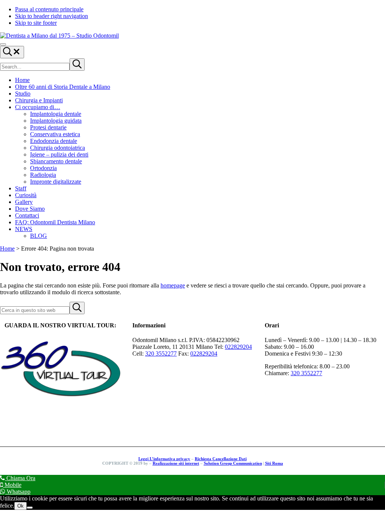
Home (7, 248)
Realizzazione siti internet (176, 463)
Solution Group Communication (233, 463)
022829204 (238, 347)
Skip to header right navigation (51, 16)
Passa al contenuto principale (49, 9)
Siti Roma (274, 463)
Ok (20, 506)
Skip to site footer (36, 23)
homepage (173, 285)
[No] (30, 507)
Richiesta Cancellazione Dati (221, 458)
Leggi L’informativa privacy (164, 458)
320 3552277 (161, 353)
